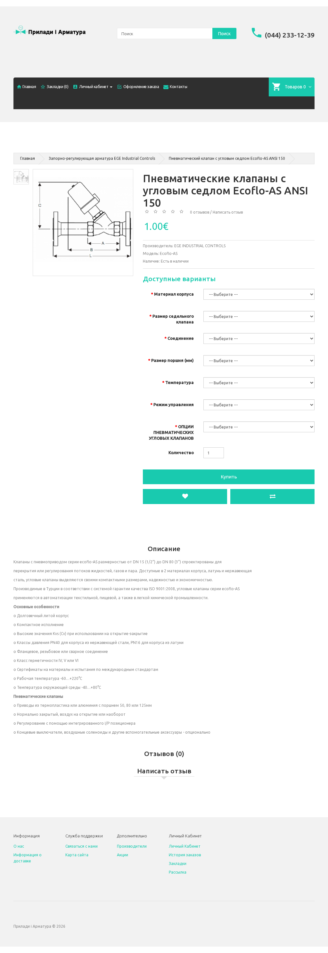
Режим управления (173, 404)
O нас (18, 846)
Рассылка (177, 872)
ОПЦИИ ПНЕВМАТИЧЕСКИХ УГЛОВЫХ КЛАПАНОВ (171, 432)
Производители (132, 846)
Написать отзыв (228, 212)
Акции (122, 855)
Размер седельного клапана (173, 319)
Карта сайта (76, 855)
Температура (179, 382)
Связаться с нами (81, 846)
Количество (181, 452)
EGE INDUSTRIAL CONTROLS (200, 246)
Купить (229, 476)
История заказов (185, 855)
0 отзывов (199, 212)
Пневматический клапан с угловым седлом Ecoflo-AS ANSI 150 (227, 158)
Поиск (224, 33)
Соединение (181, 338)
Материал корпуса (174, 294)
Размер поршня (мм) (172, 360)
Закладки (177, 863)
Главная (27, 158)
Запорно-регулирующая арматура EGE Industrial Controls (102, 158)
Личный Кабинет (185, 846)
